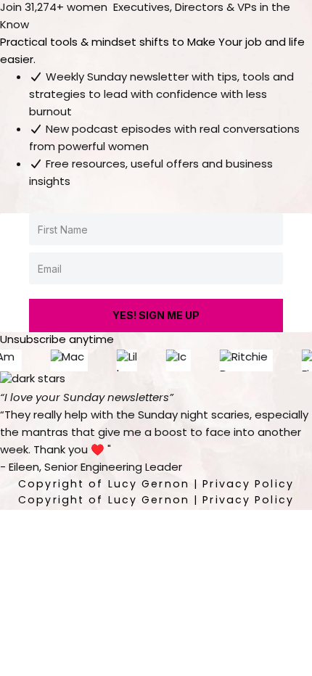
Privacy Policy (248, 485)
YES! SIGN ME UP (156, 315)
